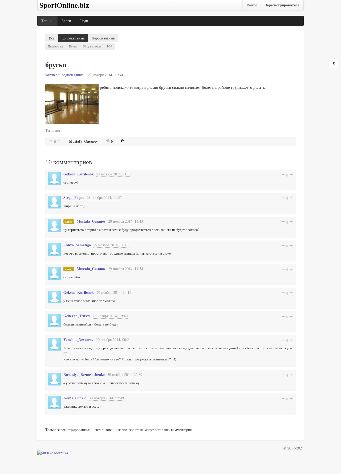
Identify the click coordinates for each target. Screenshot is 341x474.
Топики (47, 20)
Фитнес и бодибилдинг (64, 74)
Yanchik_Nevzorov (78, 339)
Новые (73, 46)
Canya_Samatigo (77, 245)
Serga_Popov (73, 197)
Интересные (55, 46)
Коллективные (73, 38)
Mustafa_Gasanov (83, 141)
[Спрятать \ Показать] (333, 63)
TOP (109, 46)
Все (51, 38)
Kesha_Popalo (74, 398)
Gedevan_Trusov (76, 316)
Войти (252, 4)
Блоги (66, 20)
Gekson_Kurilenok (78, 174)
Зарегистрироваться (282, 5)
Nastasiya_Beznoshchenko (84, 374)
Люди (83, 20)
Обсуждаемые (92, 46)
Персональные (103, 38)
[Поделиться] (123, 141)
